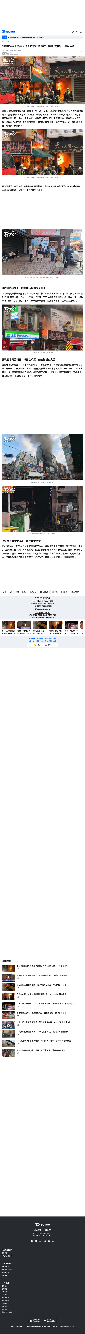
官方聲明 (4, 1309)
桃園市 (24, 592)
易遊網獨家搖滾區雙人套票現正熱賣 (42, 615)
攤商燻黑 (64, 592)
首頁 (3, 41)
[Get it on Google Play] (49, 1320)
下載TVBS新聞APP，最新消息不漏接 (42, 638)
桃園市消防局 (43, 592)
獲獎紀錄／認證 (7, 1312)
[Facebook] (32, 1241)
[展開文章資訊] (81, 52)
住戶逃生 (55, 592)
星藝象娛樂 (5, 1298)
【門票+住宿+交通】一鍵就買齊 (42, 617)
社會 (7, 41)
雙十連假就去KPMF (42, 613)
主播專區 (4, 1295)
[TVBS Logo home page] (8, 31)
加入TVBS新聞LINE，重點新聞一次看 (42, 641)
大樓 (10, 592)
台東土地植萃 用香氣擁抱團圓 (42, 601)
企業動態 (4, 1289)
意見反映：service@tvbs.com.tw (42, 1233)
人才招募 (4, 1292)
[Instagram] (44, 1241)
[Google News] (53, 1241)
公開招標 (4, 1303)
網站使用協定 (6, 1272)
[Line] (36, 1241)
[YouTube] (49, 1241)
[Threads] (40, 1241)
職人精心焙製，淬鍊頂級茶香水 (42, 603)
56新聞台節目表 (7, 1256)
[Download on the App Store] (35, 1320)
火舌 (17, 592)
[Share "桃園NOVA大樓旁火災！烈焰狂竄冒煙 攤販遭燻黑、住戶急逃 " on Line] (77, 32)
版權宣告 (4, 1275)
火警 (4, 592)
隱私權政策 (5, 1266)
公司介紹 (4, 1286)
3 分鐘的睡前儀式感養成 (43, 606)
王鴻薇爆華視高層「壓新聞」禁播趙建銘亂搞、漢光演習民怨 (27, 37)
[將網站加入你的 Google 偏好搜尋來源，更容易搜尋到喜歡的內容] (42, 645)
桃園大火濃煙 (74, 592)
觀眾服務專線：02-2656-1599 (42, 1236)
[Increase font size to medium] (73, 31)
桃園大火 (33, 592)
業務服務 (4, 1306)
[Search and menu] (81, 32)
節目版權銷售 (6, 1300)
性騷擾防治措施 (7, 1269)
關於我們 (4, 1253)
